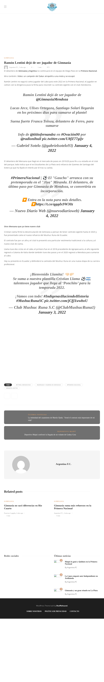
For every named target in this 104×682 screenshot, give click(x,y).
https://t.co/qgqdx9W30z (54, 204)
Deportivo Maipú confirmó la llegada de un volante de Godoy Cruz (50, 435)
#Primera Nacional (74, 385)
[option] (27, 506)
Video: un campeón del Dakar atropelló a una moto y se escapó (46, 76)
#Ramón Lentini (12, 388)
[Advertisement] (52, 19)
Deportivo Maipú (66, 431)
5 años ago (22, 67)
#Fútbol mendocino (23, 385)
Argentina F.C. (13, 67)
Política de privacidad (55, 611)
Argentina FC (72, 567)
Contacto (74, 611)
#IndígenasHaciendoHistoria (66, 296)
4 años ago (19, 513)
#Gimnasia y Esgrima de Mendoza (49, 385)
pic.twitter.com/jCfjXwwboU (66, 301)
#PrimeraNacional (25, 178)
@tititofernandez (43, 134)
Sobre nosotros (34, 611)
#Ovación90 (70, 134)
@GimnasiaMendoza (52, 99)
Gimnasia (9, 58)
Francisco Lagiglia (10, 513)
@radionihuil (31, 139)
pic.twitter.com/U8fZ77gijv (62, 139)
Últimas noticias (37, 414)
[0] (57, 563)
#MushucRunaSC (29, 301)
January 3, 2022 (52, 312)
